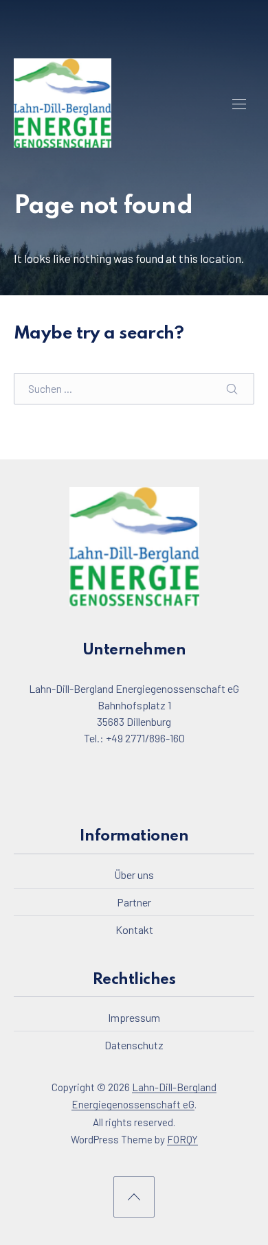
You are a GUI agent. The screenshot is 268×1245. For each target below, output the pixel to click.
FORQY (182, 1139)
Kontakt (134, 928)
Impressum (134, 1017)
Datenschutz (134, 1044)
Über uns (134, 873)
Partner (134, 901)
